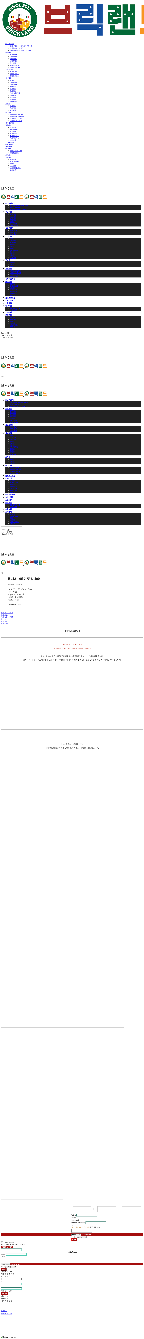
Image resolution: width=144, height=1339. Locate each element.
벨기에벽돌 (13, 54)
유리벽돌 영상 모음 (16, 119)
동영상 (12, 164)
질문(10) (4, 621)
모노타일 (13, 140)
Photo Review (9, 1242)
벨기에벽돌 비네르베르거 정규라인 (21, 46)
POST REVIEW (7, 1247)
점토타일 (13, 131)
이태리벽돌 (13, 57)
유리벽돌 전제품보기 (16, 114)
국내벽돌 (8, 78)
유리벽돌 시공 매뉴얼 (17, 116)
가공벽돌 (13, 97)
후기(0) (3, 619)
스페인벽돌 (13, 61)
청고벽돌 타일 (14, 136)
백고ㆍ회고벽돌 (15, 93)
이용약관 (4, 1311)
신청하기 (4, 1294)
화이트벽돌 (13, 84)
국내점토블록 (14, 153)
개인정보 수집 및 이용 (80, 1227)
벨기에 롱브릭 (14, 72)
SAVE (74, 1240)
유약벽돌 (13, 99)
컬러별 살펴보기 (15, 67)
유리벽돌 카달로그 (16, 121)
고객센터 (8, 157)
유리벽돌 (8, 112)
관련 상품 (4, 623)
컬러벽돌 (13, 95)
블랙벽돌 (13, 87)
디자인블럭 (9, 144)
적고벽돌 (13, 89)
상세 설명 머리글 (7, 613)
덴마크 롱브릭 (14, 76)
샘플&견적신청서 (15, 168)
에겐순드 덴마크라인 (16, 48)
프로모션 (13, 170)
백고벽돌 (13, 110)
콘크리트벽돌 (9, 142)
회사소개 (13, 159)
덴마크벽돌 (13, 59)
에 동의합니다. (86, 1227)
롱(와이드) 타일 (15, 129)
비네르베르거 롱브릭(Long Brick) (20, 50)
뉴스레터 (13, 166)
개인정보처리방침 (6, 1314)
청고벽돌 (13, 91)
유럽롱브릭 (9, 69)
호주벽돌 (13, 63)
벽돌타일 (8, 125)
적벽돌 (12, 80)
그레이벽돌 (13, 82)
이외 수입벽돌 (14, 65)
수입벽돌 (8, 52)
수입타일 (13, 127)
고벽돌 (7, 104)
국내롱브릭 (13, 102)
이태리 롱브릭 (14, 74)
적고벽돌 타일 (14, 134)
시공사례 (8, 155)
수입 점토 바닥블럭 (16, 151)
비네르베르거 (9, 44)
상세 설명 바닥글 (7, 617)
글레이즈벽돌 (9, 123)
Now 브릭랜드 (14, 161)
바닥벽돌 (8, 149)
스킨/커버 (8, 146)
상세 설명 (4, 615)
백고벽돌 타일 (14, 138)
